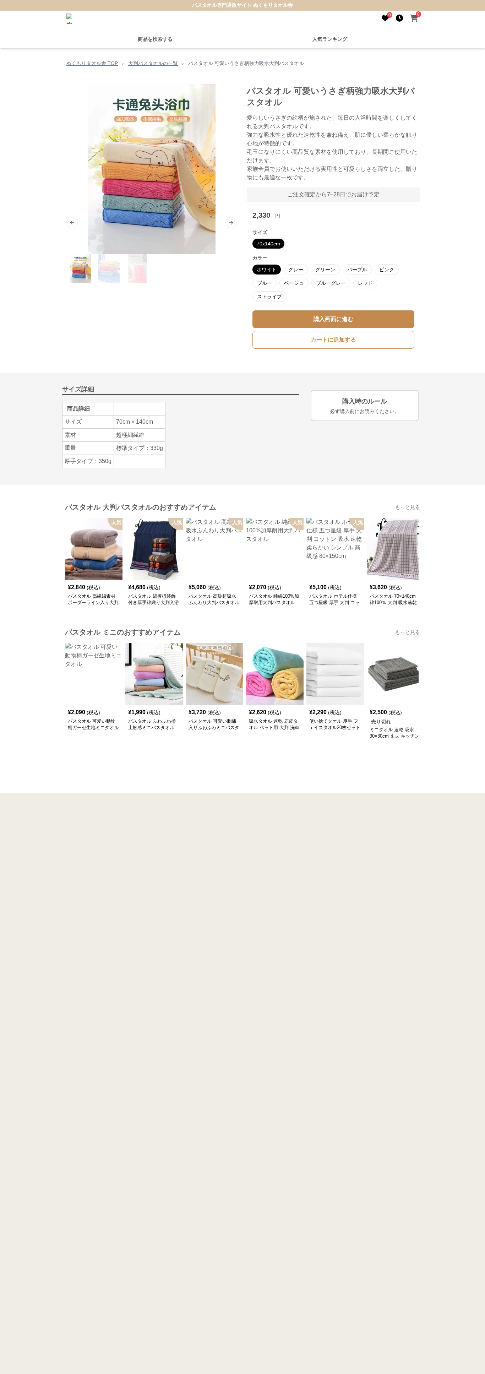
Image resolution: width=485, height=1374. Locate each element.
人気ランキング (329, 39)
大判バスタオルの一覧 (153, 63)
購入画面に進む (333, 319)
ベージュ (294, 283)
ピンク (386, 269)
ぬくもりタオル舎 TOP (92, 63)
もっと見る (407, 507)
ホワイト (267, 269)
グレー (295, 269)
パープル (357, 269)
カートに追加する (333, 340)
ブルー (264, 283)
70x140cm (268, 243)
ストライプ (269, 296)
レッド (365, 283)
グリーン (325, 269)
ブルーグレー (331, 283)
